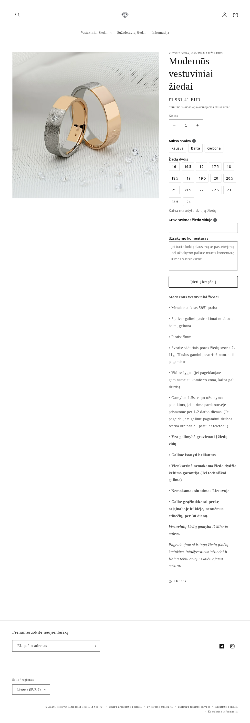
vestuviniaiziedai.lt (69, 706)
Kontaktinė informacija (223, 711)
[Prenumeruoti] (94, 646)
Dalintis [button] (180, 581)
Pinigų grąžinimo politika (125, 706)
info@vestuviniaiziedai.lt (206, 552)
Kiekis (173, 116)
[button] (17, 15)
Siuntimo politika (226, 706)
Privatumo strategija (160, 706)
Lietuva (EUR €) (29, 689)
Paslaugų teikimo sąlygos (194, 706)
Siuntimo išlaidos (180, 107)
